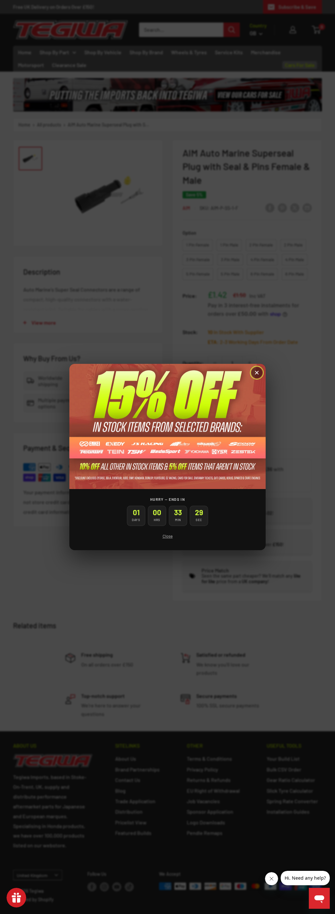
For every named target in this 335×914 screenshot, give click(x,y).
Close (168, 536)
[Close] (256, 372)
